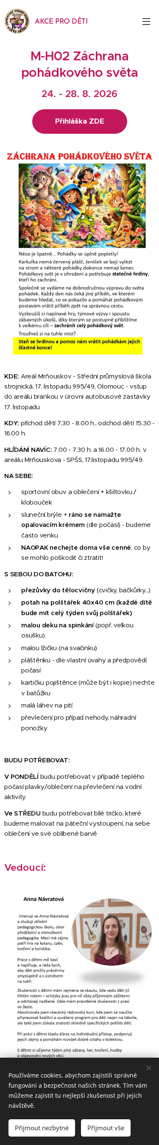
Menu (146, 21)
